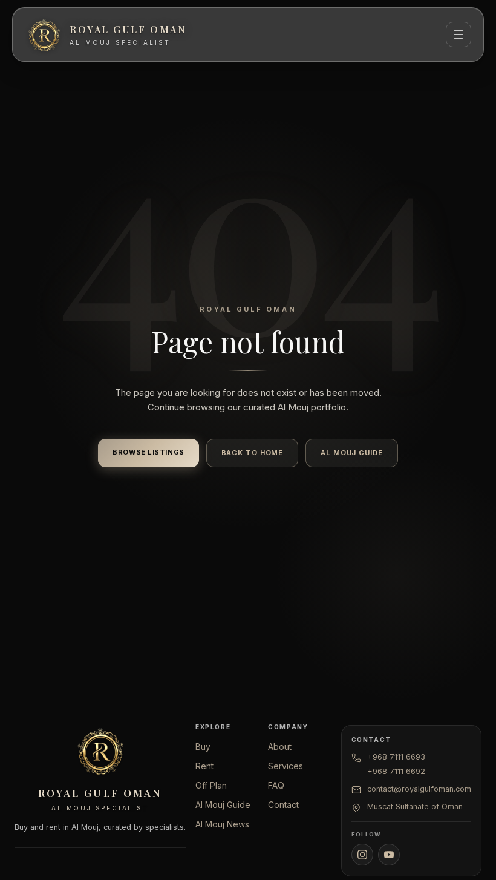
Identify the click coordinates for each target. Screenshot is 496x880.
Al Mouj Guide (351, 452)
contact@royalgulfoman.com (419, 788)
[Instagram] (362, 854)
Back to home (252, 452)
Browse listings (148, 452)
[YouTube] (389, 854)
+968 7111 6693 (396, 756)
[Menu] (458, 34)
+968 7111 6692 (396, 771)
